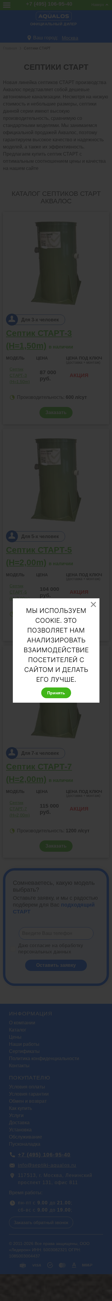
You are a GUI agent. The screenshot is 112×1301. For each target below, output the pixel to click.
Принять (56, 692)
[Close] (93, 604)
